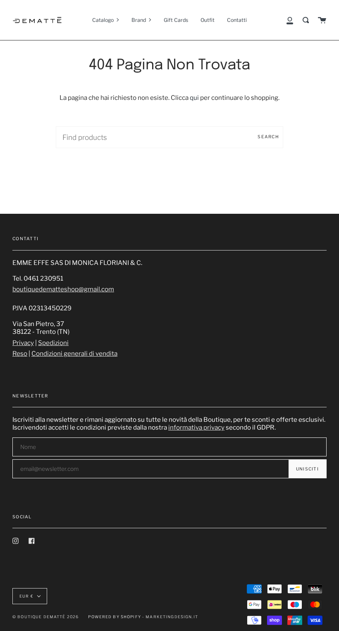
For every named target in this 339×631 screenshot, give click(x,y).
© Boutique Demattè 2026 (45, 616)
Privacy (23, 343)
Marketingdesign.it (172, 616)
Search (268, 136)
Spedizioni (53, 343)
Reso (19, 353)
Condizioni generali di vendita (74, 353)
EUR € (26, 596)
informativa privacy (196, 427)
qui (194, 98)
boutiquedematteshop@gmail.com (63, 289)
